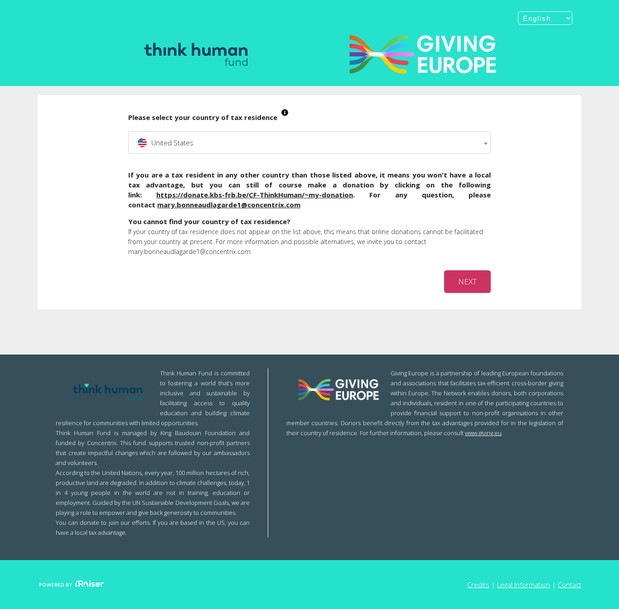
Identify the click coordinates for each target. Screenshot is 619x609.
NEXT (467, 281)
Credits (478, 584)
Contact (569, 584)
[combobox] (309, 142)
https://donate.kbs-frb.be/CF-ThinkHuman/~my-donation (254, 194)
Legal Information (523, 584)
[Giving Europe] (423, 54)
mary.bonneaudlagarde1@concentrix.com (228, 204)
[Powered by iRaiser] (72, 584)
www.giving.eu (483, 433)
